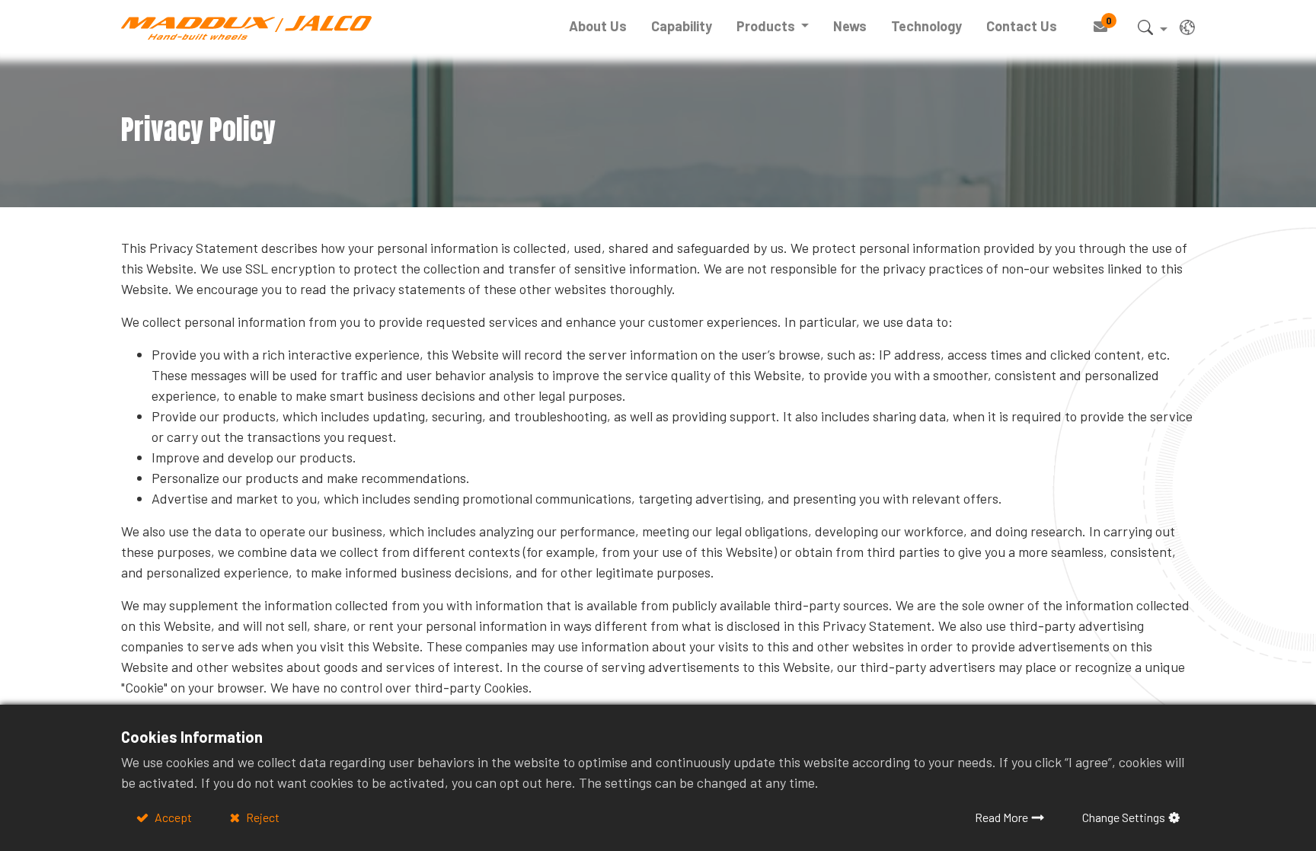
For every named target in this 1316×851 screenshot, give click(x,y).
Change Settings (1123, 817)
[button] (1153, 30)
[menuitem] (598, 26)
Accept (172, 817)
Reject (261, 817)
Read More (1001, 817)
